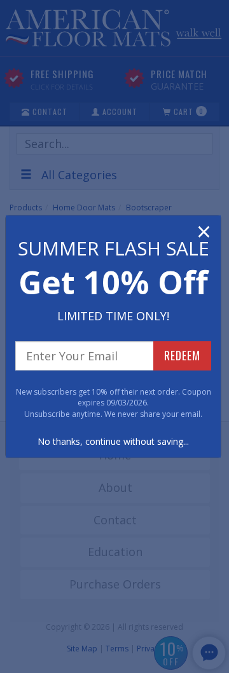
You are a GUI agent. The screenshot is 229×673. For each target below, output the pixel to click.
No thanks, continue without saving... (113, 441)
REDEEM (182, 355)
